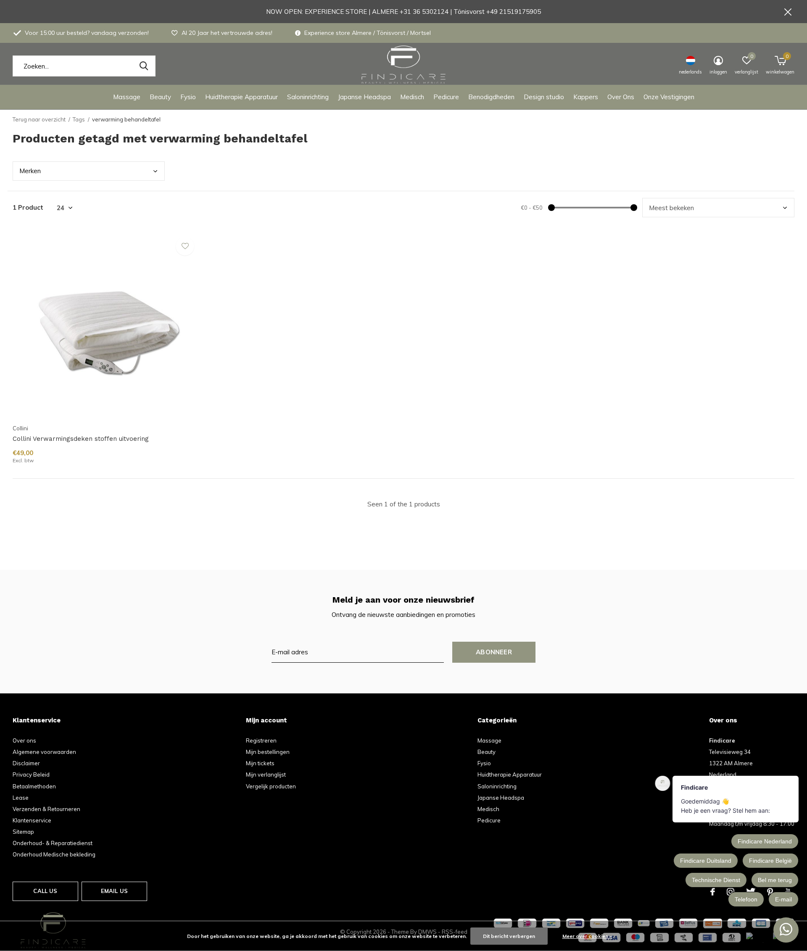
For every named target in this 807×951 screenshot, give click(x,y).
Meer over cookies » (587, 936)
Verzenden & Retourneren (46, 809)
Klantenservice (32, 820)
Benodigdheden (491, 97)
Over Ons (620, 97)
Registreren (261, 740)
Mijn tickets (260, 763)
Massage (126, 97)
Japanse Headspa (364, 97)
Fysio (188, 97)
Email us (114, 891)
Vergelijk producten (271, 786)
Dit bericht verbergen (509, 936)
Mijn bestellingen (268, 751)
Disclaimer (26, 763)
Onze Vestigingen (668, 97)
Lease (21, 797)
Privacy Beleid (31, 774)
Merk (30, 171)
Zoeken (144, 65)
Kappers (585, 97)
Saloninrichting (308, 97)
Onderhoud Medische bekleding (54, 854)
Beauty (160, 97)
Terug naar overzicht (39, 119)
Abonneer (494, 652)
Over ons (24, 740)
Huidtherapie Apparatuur (241, 97)
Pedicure (446, 97)
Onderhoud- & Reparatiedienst (52, 843)
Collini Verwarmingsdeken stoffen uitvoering (81, 439)
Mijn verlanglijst (266, 774)
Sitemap (23, 831)
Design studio (544, 97)
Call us (45, 891)
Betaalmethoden (34, 786)
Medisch (412, 97)
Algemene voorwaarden (44, 751)
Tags (79, 119)
